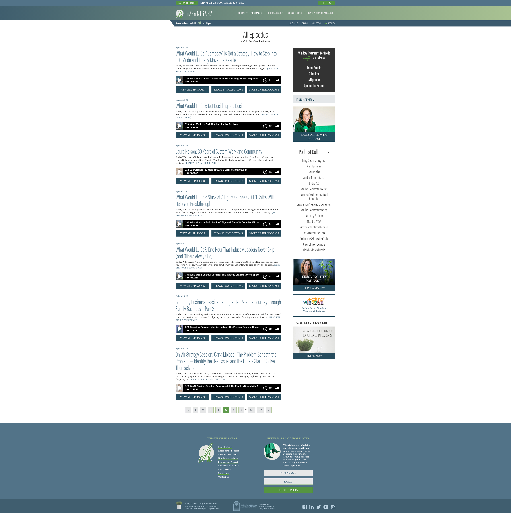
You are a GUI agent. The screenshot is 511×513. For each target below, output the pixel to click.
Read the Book (225, 447)
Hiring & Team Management (314, 160)
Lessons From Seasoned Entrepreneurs (314, 204)
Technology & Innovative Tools (314, 238)
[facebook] (304, 507)
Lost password (225, 469)
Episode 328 (182, 348)
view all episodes (192, 89)
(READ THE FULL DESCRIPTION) (202, 163)
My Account (223, 473)
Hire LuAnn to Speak (228, 458)
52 (260, 410)
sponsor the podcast (264, 89)
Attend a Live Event (227, 454)
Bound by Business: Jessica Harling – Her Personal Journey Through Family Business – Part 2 (228, 305)
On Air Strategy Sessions (314, 244)
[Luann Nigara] (194, 13)
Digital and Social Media (314, 249)
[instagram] (333, 507)
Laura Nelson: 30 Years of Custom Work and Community (219, 150)
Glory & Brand (213, 506)
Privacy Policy (198, 503)
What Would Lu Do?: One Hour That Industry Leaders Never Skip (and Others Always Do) (225, 252)
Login (327, 3)
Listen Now (331, 23)
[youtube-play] (326, 507)
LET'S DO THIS (288, 490)
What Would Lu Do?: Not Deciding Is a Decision (212, 105)
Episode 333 (182, 100)
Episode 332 (182, 145)
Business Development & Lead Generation (314, 196)
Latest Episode (314, 67)
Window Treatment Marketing (314, 209)
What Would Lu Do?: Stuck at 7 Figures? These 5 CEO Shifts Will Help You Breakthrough (225, 200)
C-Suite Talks (314, 171)
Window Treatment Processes (314, 188)
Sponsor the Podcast (314, 85)
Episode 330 (182, 243)
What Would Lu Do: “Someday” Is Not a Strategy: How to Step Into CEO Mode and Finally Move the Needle (226, 56)
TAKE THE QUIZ (187, 3)
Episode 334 (182, 47)
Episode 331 (182, 191)
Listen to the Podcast (228, 451)
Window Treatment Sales (314, 177)
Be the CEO (314, 183)
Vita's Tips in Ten (314, 166)
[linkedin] (311, 507)
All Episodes (293, 23)
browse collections (228, 89)
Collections (316, 23)
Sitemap (187, 503)
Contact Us (223, 477)
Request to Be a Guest (228, 465)
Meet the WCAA (314, 221)
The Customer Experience (314, 232)
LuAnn (193, 23)
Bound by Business (314, 215)
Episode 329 (182, 296)
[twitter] (318, 507)
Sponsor (305, 23)
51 (251, 410)
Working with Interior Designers (314, 226)
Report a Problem (212, 503)
